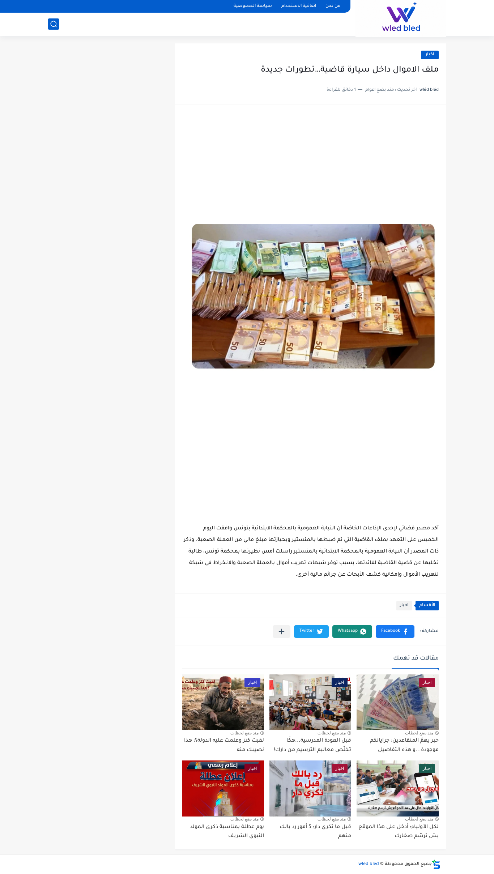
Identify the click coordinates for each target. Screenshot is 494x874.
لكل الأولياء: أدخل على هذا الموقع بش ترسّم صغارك (398, 832)
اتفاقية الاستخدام (298, 6)
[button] (395, 631)
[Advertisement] (310, 167)
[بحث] (53, 24)
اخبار (430, 54)
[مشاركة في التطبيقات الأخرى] (281, 631)
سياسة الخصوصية (253, 6)
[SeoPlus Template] (436, 864)
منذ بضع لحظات (419, 733)
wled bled (368, 864)
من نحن (332, 6)
